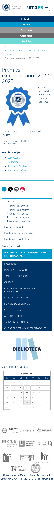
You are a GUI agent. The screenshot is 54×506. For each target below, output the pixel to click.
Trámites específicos (19, 209)
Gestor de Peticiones (19, 217)
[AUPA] (27, 443)
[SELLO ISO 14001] (27, 457)
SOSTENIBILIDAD (12, 309)
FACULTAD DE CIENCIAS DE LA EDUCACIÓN (26, 50)
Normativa (13, 161)
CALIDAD (8, 282)
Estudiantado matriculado (16, 239)
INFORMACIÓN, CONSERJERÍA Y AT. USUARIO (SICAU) (25, 254)
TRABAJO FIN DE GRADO (16, 276)
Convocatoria (14, 157)
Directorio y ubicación (20, 221)
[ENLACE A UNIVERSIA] (27, 430)
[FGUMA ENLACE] (44, 430)
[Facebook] (4, 188)
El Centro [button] (26, 18)
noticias (8, 54)
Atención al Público (18, 213)
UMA (4, 46)
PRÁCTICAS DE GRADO (15, 270)
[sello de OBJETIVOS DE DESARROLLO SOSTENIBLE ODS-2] (10, 430)
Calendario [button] (26, 35)
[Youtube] (22, 188)
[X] (10, 188)
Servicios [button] (26, 41)
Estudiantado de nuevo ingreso (19, 232)
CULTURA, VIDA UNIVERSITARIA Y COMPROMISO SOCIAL (20, 290)
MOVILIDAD (10, 263)
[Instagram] (16, 188)
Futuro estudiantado (14, 226)
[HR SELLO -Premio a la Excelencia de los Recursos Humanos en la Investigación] (44, 457)
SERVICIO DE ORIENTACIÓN (18, 303)
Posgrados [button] (26, 30)
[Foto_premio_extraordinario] (18, 106)
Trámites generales (18, 205)
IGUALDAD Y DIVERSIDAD (16, 297)
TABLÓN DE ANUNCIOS (16, 322)
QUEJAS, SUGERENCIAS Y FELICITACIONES (25, 328)
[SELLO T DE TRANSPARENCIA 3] (10, 457)
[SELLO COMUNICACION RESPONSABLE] (44, 443)
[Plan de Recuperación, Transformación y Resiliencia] (18, 468)
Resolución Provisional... (19, 166)
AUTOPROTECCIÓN (13, 316)
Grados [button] (26, 24)
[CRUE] (10, 443)
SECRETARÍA (10, 201)
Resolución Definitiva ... (19, 170)
